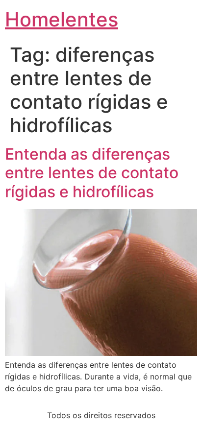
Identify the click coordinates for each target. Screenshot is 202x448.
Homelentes (61, 19)
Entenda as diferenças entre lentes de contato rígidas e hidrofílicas (91, 172)
